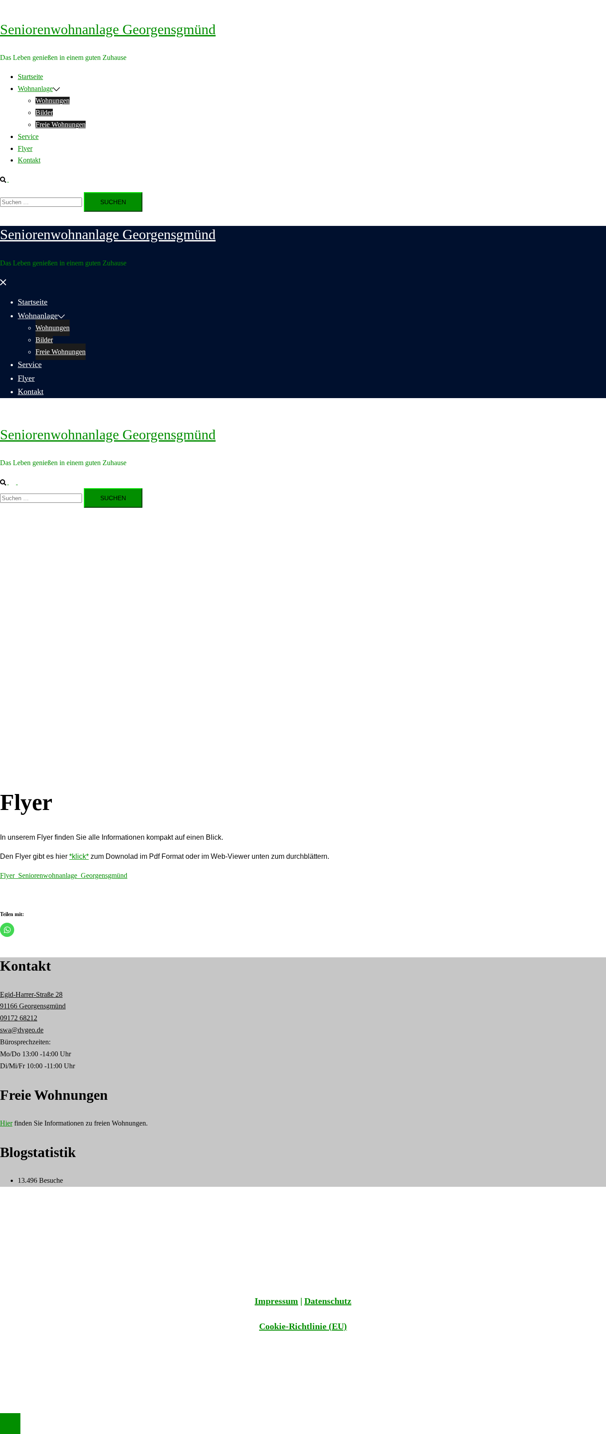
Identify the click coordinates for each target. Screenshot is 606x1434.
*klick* (79, 856)
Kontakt (29, 160)
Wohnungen (52, 100)
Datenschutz (327, 1301)
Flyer (25, 148)
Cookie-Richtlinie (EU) (303, 1326)
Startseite (30, 76)
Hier (6, 1123)
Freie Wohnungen (60, 124)
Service (28, 136)
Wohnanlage (35, 88)
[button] (8, 179)
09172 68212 (18, 1018)
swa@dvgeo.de (21, 1030)
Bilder (44, 112)
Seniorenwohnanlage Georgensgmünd (108, 29)
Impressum (276, 1301)
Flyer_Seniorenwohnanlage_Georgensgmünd (63, 875)
